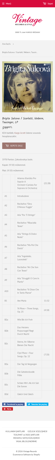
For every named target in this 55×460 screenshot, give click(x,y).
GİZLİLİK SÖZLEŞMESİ (37, 431)
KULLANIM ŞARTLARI (15, 431)
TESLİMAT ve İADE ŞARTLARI (26, 435)
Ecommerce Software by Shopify (26, 454)
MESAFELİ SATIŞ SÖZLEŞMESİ (26, 438)
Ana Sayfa (6, 44)
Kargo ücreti (20, 133)
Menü (8, 3)
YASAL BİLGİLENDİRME (26, 441)
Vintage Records (30, 451)
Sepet (50, 3)
